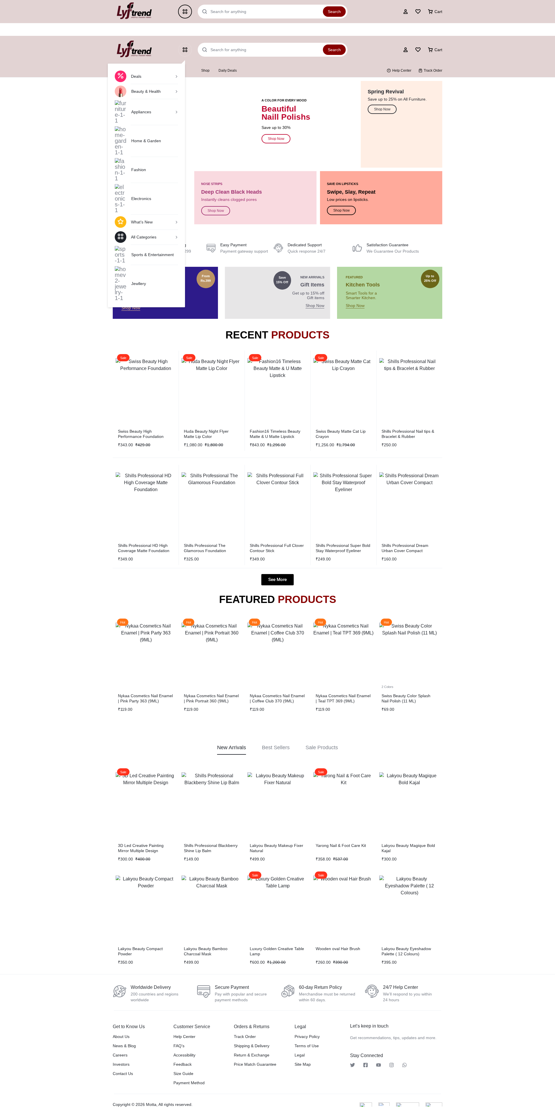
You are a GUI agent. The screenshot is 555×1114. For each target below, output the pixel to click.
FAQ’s (178, 1045)
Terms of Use (307, 1045)
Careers (120, 1055)
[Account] (405, 49)
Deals (136, 76)
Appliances (141, 112)
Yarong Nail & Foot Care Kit (341, 845)
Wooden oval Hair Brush (338, 948)
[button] (119, 388)
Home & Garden (146, 140)
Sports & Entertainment (152, 254)
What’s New (142, 222)
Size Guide (183, 1073)
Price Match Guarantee (255, 1064)
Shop (205, 71)
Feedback (182, 1064)
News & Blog (124, 1045)
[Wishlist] (418, 49)
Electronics (141, 198)
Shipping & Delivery (251, 1045)
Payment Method (189, 1082)
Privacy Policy (307, 1036)
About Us (121, 1036)
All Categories (143, 237)
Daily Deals (228, 71)
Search (334, 49)
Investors (121, 1064)
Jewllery (138, 283)
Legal (300, 1055)
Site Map (303, 1064)
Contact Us (123, 1073)
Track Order (433, 71)
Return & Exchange (251, 1055)
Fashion (138, 169)
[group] (146, 388)
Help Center (401, 71)
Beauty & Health (146, 91)
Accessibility (184, 1055)
